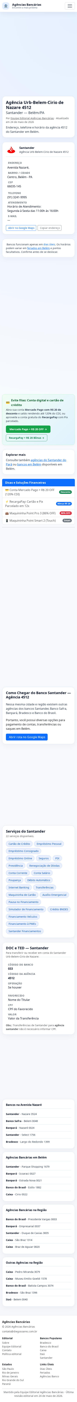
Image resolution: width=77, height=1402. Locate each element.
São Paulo (8, 1369)
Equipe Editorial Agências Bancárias (32, 118)
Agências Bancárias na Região (26, 1210)
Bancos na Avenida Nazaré (24, 1105)
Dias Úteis (46, 1369)
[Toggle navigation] (70, 5)
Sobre (5, 1342)
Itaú (42, 1354)
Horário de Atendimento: (24, 206)
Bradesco (45, 1342)
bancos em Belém (29, 464)
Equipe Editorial (11, 1346)
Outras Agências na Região (24, 1262)
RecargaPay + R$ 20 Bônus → (26, 437)
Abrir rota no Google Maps (27, 737)
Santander (46, 1357)
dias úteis (49, 244)
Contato (6, 1350)
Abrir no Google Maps (21, 228)
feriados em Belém (38, 248)
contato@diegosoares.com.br (19, 1331)
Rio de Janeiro (10, 1372)
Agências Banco (49, 1376)
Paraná (6, 1384)
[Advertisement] (38, 56)
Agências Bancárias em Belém (26, 1157)
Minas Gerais (10, 1376)
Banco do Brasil (49, 1346)
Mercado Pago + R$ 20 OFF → (28, 429)
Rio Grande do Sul (13, 1380)
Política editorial (11, 1354)
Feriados (45, 1372)
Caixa (43, 1350)
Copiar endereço (50, 228)
